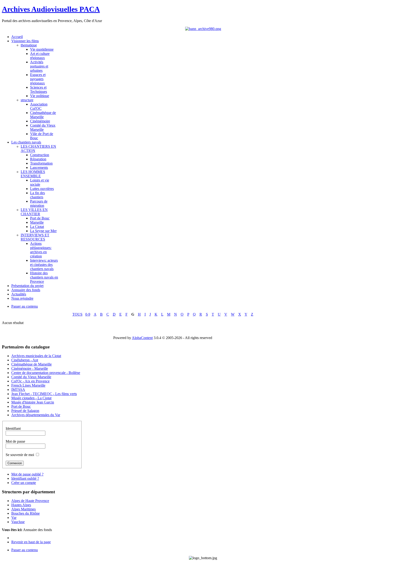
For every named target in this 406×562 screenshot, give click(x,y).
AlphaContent (142, 338)
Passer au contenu (24, 306)
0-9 (87, 314)
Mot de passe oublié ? (27, 474)
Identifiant (13, 428)
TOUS (77, 314)
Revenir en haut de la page (31, 542)
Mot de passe (15, 441)
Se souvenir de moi (20, 455)
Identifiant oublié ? (25, 478)
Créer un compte (23, 483)
